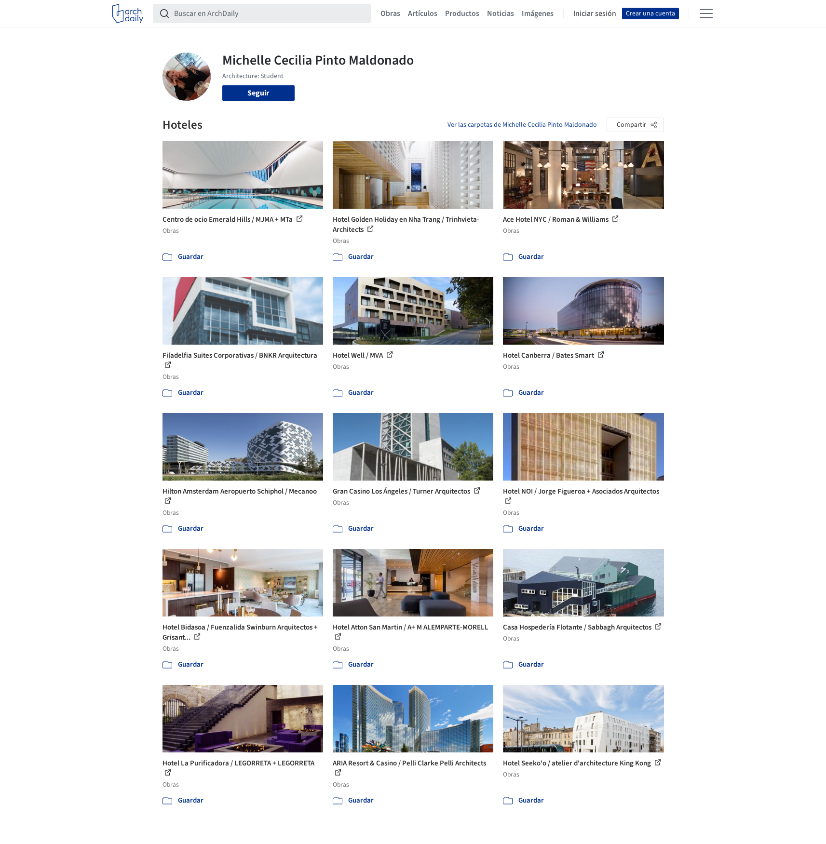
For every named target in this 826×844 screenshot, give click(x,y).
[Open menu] (706, 13)
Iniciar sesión (594, 13)
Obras (390, 13)
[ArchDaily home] (127, 13)
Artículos (422, 13)
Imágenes (538, 13)
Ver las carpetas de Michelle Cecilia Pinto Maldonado (522, 124)
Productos (462, 13)
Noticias (500, 13)
